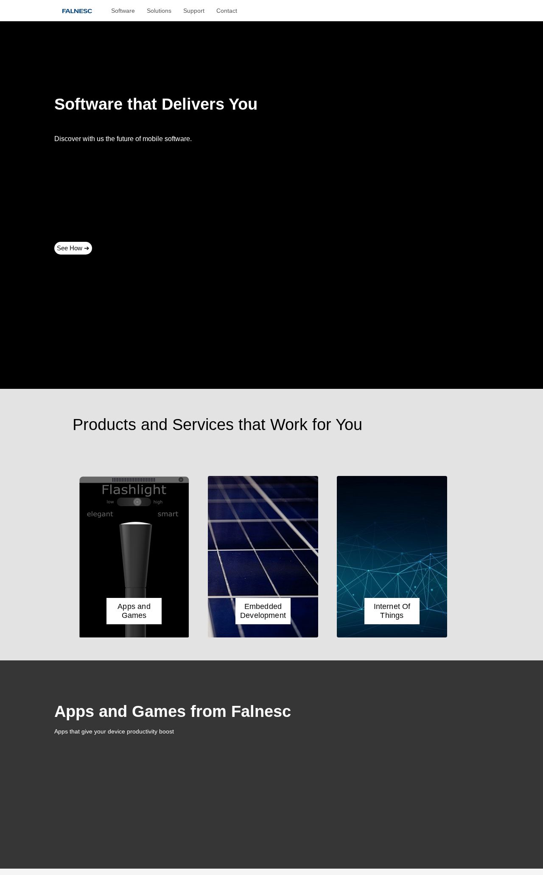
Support (193, 10)
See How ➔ (73, 248)
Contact (226, 10)
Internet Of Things (392, 611)
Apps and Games (134, 611)
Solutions (159, 10)
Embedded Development (263, 611)
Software (123, 10)
